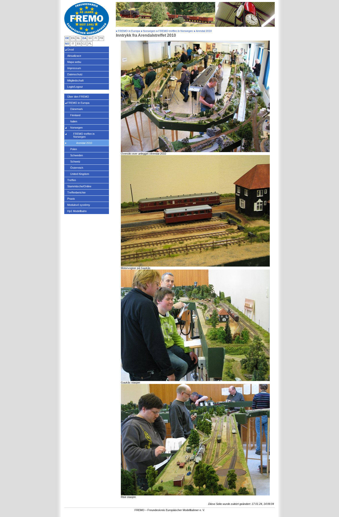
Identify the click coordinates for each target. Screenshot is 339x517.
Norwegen (149, 30)
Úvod (70, 49)
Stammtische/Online (79, 186)
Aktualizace (74, 55)
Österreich (76, 167)
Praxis (71, 198)
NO (67, 43)
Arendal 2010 (84, 142)
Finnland (75, 115)
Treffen (71, 180)
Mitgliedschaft (75, 80)
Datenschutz (75, 74)
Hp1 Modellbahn (77, 211)
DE (67, 38)
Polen (73, 149)
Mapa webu (74, 61)
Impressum (74, 68)
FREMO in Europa (129, 30)
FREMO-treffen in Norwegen (175, 30)
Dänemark (76, 109)
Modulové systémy (78, 204)
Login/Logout (75, 86)
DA (84, 38)
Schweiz (75, 161)
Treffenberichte (76, 192)
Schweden (76, 155)
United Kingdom (79, 173)
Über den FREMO (78, 96)
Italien (73, 121)
